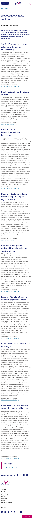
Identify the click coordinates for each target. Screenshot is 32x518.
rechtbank (16, 110)
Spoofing (3, 497)
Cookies (3, 493)
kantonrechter (12, 263)
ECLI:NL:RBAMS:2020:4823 (10, 291)
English (3, 507)
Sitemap (3, 489)
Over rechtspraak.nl (6, 502)
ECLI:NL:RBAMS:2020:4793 (10, 400)
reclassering (23, 112)
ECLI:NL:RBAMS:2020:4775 (10, 86)
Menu (6, 3)
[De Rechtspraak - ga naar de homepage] (5, 482)
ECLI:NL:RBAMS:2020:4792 (10, 124)
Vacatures (4, 499)
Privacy (3, 491)
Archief (3, 500)
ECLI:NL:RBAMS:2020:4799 (10, 458)
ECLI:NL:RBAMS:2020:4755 (10, 338)
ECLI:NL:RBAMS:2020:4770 (10, 188)
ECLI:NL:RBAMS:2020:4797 (10, 240)
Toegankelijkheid (6, 495)
